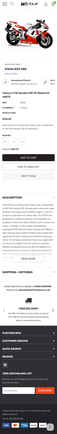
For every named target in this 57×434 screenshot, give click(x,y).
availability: (7, 108)
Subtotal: (6, 149)
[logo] (29, 4)
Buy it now (28, 176)
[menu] (4, 4)
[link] (5, 365)
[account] (46, 4)
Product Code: (9, 113)
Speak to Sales (11, 74)
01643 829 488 (15, 69)
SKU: (4, 103)
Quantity (6, 135)
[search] (12, 4)
